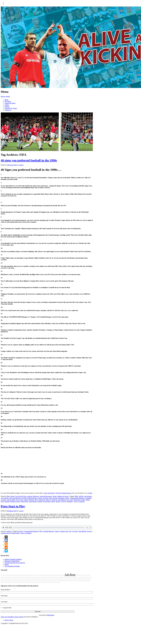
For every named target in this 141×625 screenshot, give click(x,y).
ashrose (21, 165)
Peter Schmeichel (26, 580)
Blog (8, 496)
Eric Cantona (54, 577)
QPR (43, 580)
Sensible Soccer (5, 533)
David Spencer (22, 577)
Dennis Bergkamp (30, 577)
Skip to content (5, 96)
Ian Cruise (89, 577)
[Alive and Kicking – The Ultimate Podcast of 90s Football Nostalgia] (47, 47)
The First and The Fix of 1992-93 (15, 563)
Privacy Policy (9, 620)
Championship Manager (77, 498)
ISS (70, 531)
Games (57, 531)
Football (66, 577)
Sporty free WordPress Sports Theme (12, 617)
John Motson (62, 500)
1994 (7, 575)
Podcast (32, 580)
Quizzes (7, 106)
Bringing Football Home (12, 561)
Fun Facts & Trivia (21, 496)
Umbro (45, 582)
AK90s (81, 496)
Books (12, 496)
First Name (4, 595)
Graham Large (64, 531)
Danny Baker (11, 500)
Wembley (70, 501)
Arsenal (39, 498)
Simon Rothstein (7, 582)
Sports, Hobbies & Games (60, 496)
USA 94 (63, 501)
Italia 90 (54, 500)
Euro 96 (59, 577)
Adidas (12, 575)
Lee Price (75, 531)
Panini (7, 580)
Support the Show (10, 103)
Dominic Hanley (43, 577)
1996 (9, 575)
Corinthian (88, 498)
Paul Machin (82, 531)
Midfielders (75, 578)
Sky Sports (13, 582)
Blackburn (61, 498)
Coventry (3, 500)
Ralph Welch (46, 580)
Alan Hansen (88, 496)
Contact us (8, 110)
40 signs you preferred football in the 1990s (29, 160)
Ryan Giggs (76, 580)
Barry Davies (53, 498)
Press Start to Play (13, 506)
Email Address (5, 589)
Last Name (4, 602)
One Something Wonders (12, 566)
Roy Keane (70, 580)
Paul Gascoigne (18, 580)
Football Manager (48, 531)
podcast (29, 496)
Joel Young (14, 578)
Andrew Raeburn (57, 575)
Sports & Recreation (46, 496)
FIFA (36, 500)
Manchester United (79, 500)
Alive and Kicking (28, 575)
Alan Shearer (5, 498)
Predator (7, 501)
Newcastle (86, 578)
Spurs (18, 582)
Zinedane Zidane (56, 582)
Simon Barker (15, 533)
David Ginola (16, 577)
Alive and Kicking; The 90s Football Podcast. (58, 493)
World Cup (49, 582)
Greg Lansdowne (83, 577)
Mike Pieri (81, 578)
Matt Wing (53, 578)
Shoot (53, 501)
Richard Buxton (53, 580)
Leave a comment (79, 501)
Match (88, 500)
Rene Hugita (33, 501)
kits (67, 500)
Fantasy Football (29, 500)
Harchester (42, 500)
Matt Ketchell (41, 578)
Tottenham (32, 582)
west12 (21, 511)
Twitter (90, 493)
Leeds (71, 500)
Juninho (19, 578)
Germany (70, 577)
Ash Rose (46, 498)
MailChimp (50, 615)
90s (1, 575)
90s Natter (8, 101)
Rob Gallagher (60, 580)
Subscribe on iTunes (11, 108)
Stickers (58, 501)
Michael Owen (63, 578)
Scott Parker (47, 501)
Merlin (57, 578)
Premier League (15, 501)
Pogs (2, 501)
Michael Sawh (70, 578)
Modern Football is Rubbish (13, 559)
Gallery (7, 105)
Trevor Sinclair (38, 582)
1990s (76, 496)
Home (6, 99)
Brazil (67, 498)
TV (42, 582)
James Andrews (8, 578)
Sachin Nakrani (82, 580)
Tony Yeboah (26, 582)
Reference (36, 496)
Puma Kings (24, 501)
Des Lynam (19, 500)
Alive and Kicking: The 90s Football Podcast (23, 498)
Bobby (7, 564)
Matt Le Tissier (47, 578)
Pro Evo (89, 531)
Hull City (48, 500)
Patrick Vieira (12, 580)
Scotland (88, 580)
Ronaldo (39, 501)
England (49, 577)
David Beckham (8, 577)
